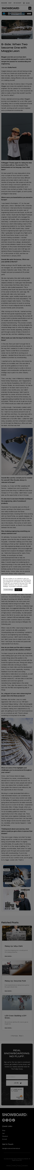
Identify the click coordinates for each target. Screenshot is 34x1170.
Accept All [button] (18, 589)
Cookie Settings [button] (8, 589)
